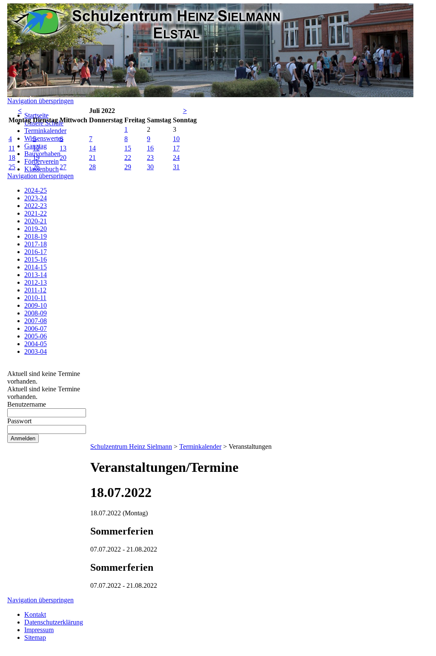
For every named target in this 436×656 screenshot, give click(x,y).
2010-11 (35, 297)
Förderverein (41, 161)
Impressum (39, 629)
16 (150, 148)
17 (176, 148)
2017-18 (35, 244)
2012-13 (35, 282)
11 (12, 148)
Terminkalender (45, 130)
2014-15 (35, 267)
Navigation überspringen (40, 100)
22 (127, 157)
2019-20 (35, 228)
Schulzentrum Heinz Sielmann (131, 446)
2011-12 (35, 290)
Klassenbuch (41, 169)
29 (127, 167)
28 (92, 167)
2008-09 (35, 313)
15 (127, 148)
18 (12, 157)
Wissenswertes (43, 138)
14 (92, 148)
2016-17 (35, 251)
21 (92, 157)
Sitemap (35, 637)
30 (150, 167)
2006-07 (35, 328)
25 (12, 167)
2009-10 (35, 305)
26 (36, 167)
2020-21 (35, 221)
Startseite (36, 115)
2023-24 (35, 198)
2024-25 (35, 190)
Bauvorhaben (42, 153)
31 (176, 167)
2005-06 (35, 336)
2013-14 (35, 274)
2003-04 (35, 351)
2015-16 (35, 259)
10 (176, 138)
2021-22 (35, 213)
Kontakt (35, 614)
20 (63, 157)
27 (63, 167)
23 (150, 157)
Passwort (19, 421)
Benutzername (26, 404)
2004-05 (35, 343)
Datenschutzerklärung (53, 622)
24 (176, 157)
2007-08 (35, 320)
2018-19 (35, 236)
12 (36, 148)
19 (36, 157)
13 (63, 148)
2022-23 (35, 205)
